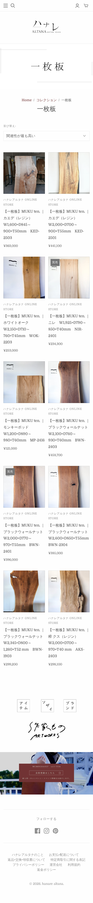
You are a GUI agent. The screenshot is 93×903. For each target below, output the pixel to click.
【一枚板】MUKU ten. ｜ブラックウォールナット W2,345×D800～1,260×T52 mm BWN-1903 (25, 643)
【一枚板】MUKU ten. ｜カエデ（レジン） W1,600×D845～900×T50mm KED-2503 (24, 224)
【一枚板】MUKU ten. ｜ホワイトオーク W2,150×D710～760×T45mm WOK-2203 (24, 329)
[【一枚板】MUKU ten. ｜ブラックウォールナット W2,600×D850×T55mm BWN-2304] (69, 487)
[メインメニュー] (5, 5)
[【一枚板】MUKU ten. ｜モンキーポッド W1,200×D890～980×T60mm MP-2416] (24, 382)
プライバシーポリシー (28, 864)
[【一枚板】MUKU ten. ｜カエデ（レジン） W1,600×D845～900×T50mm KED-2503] (24, 173)
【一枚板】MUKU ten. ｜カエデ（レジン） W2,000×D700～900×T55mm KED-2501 (69, 224)
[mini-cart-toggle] (86, 5)
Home (27, 100)
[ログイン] (77, 5)
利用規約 (74, 864)
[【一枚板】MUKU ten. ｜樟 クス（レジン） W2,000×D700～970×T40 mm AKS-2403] (69, 591)
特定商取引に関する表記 (68, 859)
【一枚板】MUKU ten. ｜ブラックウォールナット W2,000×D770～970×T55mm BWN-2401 (25, 538)
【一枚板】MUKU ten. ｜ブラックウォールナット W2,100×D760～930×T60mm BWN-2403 (70, 434)
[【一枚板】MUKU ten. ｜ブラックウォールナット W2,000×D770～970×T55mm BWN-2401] (24, 487)
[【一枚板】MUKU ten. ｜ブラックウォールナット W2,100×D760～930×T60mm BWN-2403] (69, 382)
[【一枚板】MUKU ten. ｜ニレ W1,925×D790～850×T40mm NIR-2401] (69, 277)
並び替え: (9, 126)
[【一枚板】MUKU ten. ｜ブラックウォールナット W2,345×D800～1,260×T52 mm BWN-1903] (24, 591)
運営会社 (56, 864)
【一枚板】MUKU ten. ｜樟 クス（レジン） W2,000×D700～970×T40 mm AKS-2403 (69, 643)
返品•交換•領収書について (26, 859)
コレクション (46, 100)
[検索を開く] (13, 5)
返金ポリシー (46, 869)
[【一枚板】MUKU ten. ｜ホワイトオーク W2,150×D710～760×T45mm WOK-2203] (24, 277)
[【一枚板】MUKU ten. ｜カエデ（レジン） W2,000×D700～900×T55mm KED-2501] (69, 173)
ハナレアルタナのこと (28, 854)
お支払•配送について (64, 854)
